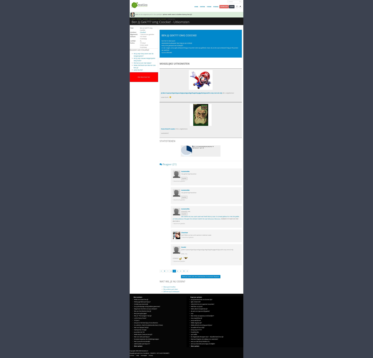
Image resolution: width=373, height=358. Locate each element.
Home (196, 6)
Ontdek (202, 6)
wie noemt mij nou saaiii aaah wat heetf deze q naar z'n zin (200, 216)
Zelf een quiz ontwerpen (171, 291)
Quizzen (145, 19)
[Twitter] (240, 6)
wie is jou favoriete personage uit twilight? (203, 344)
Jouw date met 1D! (139, 332)
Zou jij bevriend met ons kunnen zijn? (201, 299)
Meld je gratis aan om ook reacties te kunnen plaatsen (200, 277)
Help (137, 355)
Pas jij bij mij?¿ (195, 332)
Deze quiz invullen (169, 287)
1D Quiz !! (136, 320)
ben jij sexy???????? (196, 330)
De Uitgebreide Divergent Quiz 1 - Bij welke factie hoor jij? (207, 337)
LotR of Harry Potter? (140, 318)
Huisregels (144, 355)
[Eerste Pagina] (161, 271)
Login (232, 6)
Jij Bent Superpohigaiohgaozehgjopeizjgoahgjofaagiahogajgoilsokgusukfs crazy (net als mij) (191, 93)
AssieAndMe (185, 171)
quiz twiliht (194, 334)
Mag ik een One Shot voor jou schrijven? (145, 309)
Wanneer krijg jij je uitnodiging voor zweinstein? (204, 339)
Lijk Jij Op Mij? (138, 70)
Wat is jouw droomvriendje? (142, 341)
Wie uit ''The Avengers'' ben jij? (143, 316)
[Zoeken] (240, 1)
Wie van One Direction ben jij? (142, 311)
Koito (136, 14)
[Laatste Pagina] (187, 271)
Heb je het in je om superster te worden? (202, 304)
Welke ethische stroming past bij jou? (201, 325)
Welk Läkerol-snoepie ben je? (199, 309)
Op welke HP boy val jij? (197, 327)
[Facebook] (236, 6)
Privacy (151, 355)
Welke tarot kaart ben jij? (141, 299)
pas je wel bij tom (196, 320)
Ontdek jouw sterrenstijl (141, 304)
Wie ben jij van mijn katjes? (142, 63)
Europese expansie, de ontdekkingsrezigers (146, 339)
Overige (215, 6)
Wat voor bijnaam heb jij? (141, 327)
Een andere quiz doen (170, 289)
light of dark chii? (196, 302)
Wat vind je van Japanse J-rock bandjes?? (202, 316)
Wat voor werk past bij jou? (142, 337)
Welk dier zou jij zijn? (197, 306)
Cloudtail (143, 32)
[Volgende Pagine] (184, 271)
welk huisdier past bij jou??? (142, 344)
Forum (209, 6)
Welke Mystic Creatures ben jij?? (143, 334)
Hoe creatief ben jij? (196, 318)
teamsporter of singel (140, 330)
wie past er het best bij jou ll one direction (146, 323)
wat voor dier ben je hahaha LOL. (200, 341)
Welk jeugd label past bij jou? (142, 302)
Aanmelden (224, 6)
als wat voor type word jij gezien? (200, 311)
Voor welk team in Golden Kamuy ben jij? (178, 14)
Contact (132, 355)
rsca (192, 313)
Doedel (183, 247)
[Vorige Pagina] (164, 271)
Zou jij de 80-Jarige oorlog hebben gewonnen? (147, 306)
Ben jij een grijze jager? (140, 313)
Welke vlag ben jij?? (196, 323)
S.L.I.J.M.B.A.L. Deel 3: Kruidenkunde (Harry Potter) (148, 325)
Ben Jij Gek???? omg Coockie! (157, 19)
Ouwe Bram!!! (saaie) (168, 129)
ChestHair (184, 233)
